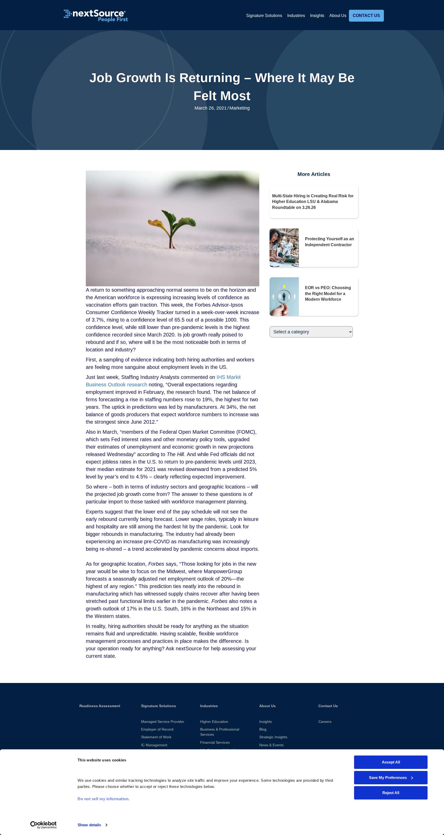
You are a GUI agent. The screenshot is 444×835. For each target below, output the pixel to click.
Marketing (239, 108)
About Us (337, 15)
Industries (296, 15)
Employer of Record (157, 729)
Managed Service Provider (162, 721)
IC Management (154, 745)
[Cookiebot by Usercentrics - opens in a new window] (43, 825)
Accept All (391, 762)
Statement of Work (156, 737)
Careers (324, 721)
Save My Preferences (388, 777)
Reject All (390, 792)
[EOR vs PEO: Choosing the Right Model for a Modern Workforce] (284, 296)
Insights (317, 15)
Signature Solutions (264, 15)
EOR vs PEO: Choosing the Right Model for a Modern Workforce (328, 293)
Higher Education (214, 721)
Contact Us (366, 15)
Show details (89, 825)
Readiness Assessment (99, 706)
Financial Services (215, 742)
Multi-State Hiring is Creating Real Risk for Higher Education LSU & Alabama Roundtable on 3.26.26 (313, 202)
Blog (262, 729)
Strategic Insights (273, 737)
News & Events (271, 745)
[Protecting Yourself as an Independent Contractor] (284, 247)
